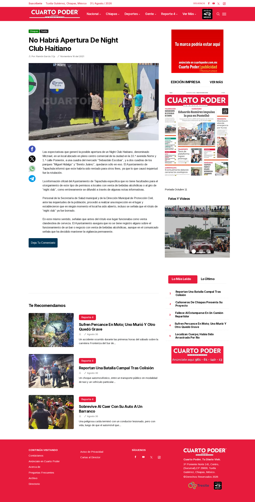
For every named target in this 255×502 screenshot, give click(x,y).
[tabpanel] (197, 142)
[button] (197, 134)
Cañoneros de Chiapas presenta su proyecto (199, 304)
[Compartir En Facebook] (32, 151)
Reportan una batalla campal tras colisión (116, 368)
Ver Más (188, 14)
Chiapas (111, 14)
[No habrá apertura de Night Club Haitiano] (94, 101)
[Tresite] (198, 485)
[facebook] (209, 3)
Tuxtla (44, 31)
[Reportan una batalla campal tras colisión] (51, 371)
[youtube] (213, 3)
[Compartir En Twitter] (32, 161)
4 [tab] (208, 185)
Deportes (131, 14)
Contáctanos (36, 455)
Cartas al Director (90, 457)
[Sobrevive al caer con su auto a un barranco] (51, 412)
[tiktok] (224, 3)
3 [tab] (201, 185)
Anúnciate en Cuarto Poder (44, 461)
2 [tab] (194, 185)
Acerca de (34, 466)
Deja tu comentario (43, 242)
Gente (149, 14)
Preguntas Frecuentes (41, 472)
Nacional (93, 14)
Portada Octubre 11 (176, 189)
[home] (55, 14)
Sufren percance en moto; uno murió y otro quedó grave (200, 325)
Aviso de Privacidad (91, 451)
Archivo (33, 478)
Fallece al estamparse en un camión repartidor (199, 314)
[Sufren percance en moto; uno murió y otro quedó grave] (51, 330)
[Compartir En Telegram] (32, 181)
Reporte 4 (168, 14)
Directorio (34, 483)
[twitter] (218, 3)
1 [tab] (186, 185)
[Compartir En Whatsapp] (32, 171)
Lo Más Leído (181, 279)
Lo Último (208, 279)
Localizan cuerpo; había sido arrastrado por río (194, 335)
